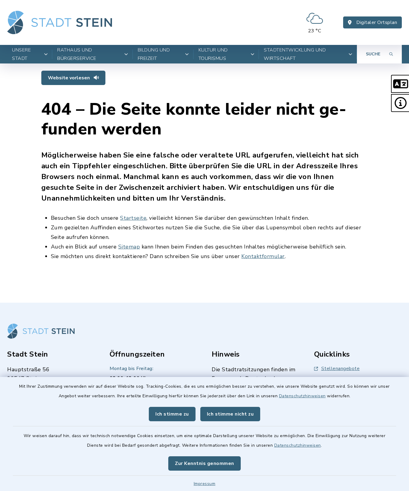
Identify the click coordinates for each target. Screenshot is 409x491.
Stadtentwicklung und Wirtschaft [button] (295, 54)
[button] (400, 84)
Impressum (205, 484)
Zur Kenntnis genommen (204, 463)
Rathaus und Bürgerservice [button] (76, 54)
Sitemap (129, 246)
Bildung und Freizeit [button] (154, 54)
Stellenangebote (340, 368)
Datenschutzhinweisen (302, 396)
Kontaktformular (263, 256)
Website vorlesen (69, 78)
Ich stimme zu (172, 414)
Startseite (133, 218)
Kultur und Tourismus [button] (213, 54)
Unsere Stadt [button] (21, 54)
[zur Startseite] (59, 22)
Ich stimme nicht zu (230, 414)
